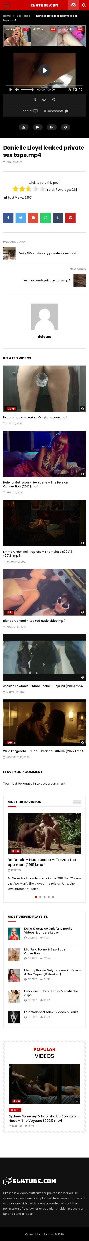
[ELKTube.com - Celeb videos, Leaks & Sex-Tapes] (44, 5)
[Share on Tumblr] (58, 218)
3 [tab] (44, 897)
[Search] (84, 5)
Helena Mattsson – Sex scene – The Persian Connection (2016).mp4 (35, 484)
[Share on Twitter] (21, 218)
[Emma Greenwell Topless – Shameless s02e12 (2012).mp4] (44, 523)
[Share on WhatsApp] (45, 218)
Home (7, 16)
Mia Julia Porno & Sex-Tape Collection (44, 951)
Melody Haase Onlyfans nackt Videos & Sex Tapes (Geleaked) (52, 972)
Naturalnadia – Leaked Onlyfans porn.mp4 (35, 417)
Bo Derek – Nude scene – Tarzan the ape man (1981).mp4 (42, 862)
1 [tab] (36, 897)
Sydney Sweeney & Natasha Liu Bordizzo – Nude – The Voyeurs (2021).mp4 (44, 1118)
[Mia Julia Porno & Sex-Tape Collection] (14, 954)
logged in (29, 783)
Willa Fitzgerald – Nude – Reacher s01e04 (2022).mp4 (43, 751)
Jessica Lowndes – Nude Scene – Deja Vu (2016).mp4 (43, 686)
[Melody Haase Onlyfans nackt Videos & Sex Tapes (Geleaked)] (14, 975)
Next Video (78, 269)
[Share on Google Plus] (33, 218)
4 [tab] (49, 897)
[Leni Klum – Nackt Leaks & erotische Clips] (14, 996)
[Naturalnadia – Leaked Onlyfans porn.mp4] (44, 389)
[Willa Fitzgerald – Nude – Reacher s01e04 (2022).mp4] (44, 722)
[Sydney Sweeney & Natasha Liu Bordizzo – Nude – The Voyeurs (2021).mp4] (44, 1084)
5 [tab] (53, 897)
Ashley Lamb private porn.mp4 (47, 280)
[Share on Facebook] (8, 218)
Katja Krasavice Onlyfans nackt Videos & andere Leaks (48, 931)
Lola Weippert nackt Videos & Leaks (51, 1012)
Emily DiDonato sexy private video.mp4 (48, 253)
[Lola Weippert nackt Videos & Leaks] (14, 1017)
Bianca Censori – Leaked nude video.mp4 (34, 621)
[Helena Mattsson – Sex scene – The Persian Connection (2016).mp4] (44, 454)
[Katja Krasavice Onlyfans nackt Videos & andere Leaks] (14, 934)
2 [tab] (40, 897)
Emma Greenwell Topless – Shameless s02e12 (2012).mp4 (37, 554)
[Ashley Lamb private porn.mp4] (79, 280)
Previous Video (14, 242)
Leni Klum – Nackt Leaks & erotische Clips (51, 993)
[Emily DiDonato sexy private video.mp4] (9, 253)
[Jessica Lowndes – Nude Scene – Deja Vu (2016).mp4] (44, 657)
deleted (45, 336)
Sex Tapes (23, 16)
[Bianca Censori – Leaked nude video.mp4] (44, 592)
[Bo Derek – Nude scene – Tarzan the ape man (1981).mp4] (44, 833)
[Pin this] (70, 218)
